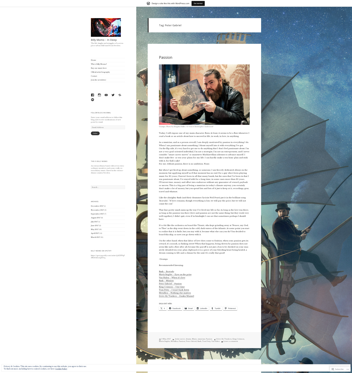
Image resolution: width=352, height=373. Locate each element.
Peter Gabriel (191, 341)
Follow (95, 133)
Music (194, 339)
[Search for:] (108, 187)
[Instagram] (100, 95)
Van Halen (215, 341)
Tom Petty (206, 341)
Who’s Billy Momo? (99, 64)
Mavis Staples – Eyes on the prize (175, 274)
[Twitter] (113, 95)
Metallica (174, 341)
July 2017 (94, 222)
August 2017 (96, 218)
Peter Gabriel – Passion (170, 284)
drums (188, 339)
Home (93, 60)
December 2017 (97, 206)
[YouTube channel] (107, 95)
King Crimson (238, 339)
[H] (120, 95)
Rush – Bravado (166, 271)
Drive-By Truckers (224, 339)
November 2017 (97, 210)
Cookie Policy (61, 369)
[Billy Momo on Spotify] (93, 100)
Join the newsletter (98, 80)
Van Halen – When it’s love (172, 277)
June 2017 (95, 226)
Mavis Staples (164, 341)
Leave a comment (231, 341)
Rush (199, 341)
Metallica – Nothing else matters (175, 293)
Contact (94, 76)
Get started (198, 3)
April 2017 (95, 233)
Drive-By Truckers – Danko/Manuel (176, 296)
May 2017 (94, 229)
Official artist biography (100, 72)
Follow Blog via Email (101, 113)
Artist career (180, 339)
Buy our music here (99, 68)
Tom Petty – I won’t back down (174, 290)
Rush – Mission (166, 281)
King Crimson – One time (172, 287)
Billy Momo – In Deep (104, 40)
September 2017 (97, 214)
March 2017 (95, 237)
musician (201, 339)
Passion (165, 57)
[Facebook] (93, 95)
